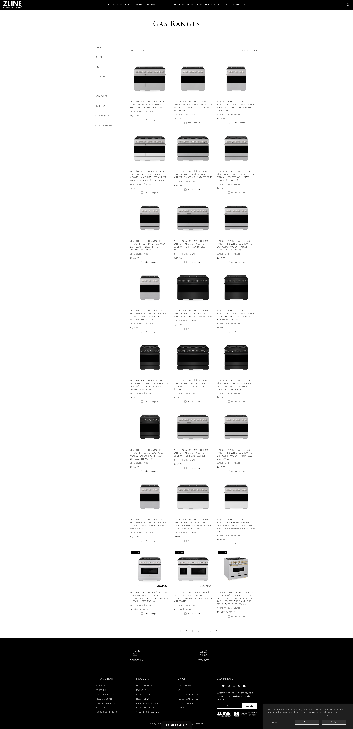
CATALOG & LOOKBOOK (147, 703)
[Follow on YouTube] (244, 686)
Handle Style (101, 106)
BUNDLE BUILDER (144, 685)
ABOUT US (100, 685)
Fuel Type (99, 57)
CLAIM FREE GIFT (144, 694)
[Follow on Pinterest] (239, 686)
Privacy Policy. (322, 714)
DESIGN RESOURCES (146, 707)
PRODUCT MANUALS (186, 703)
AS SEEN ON (102, 690)
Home (99, 13)
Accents (99, 86)
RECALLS (180, 707)
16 (210, 631)
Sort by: (248, 50)
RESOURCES (203, 660)
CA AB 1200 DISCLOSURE (147, 712)
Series (98, 47)
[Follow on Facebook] (218, 686)
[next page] (216, 631)
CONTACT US (136, 660)
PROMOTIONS (143, 690)
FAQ (178, 690)
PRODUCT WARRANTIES (187, 699)
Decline (334, 722)
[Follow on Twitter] (223, 686)
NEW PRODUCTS (144, 699)
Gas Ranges (109, 13)
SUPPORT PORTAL (184, 685)
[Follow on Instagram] (228, 686)
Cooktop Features (103, 125)
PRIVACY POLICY (103, 707)
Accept (307, 722)
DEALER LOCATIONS (105, 694)
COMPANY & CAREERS (106, 703)
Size (97, 67)
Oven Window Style (104, 115)
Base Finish (100, 76)
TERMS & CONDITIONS (106, 712)
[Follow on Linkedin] (234, 686)
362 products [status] (137, 50)
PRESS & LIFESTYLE (104, 699)
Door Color (101, 96)
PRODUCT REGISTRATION (188, 694)
